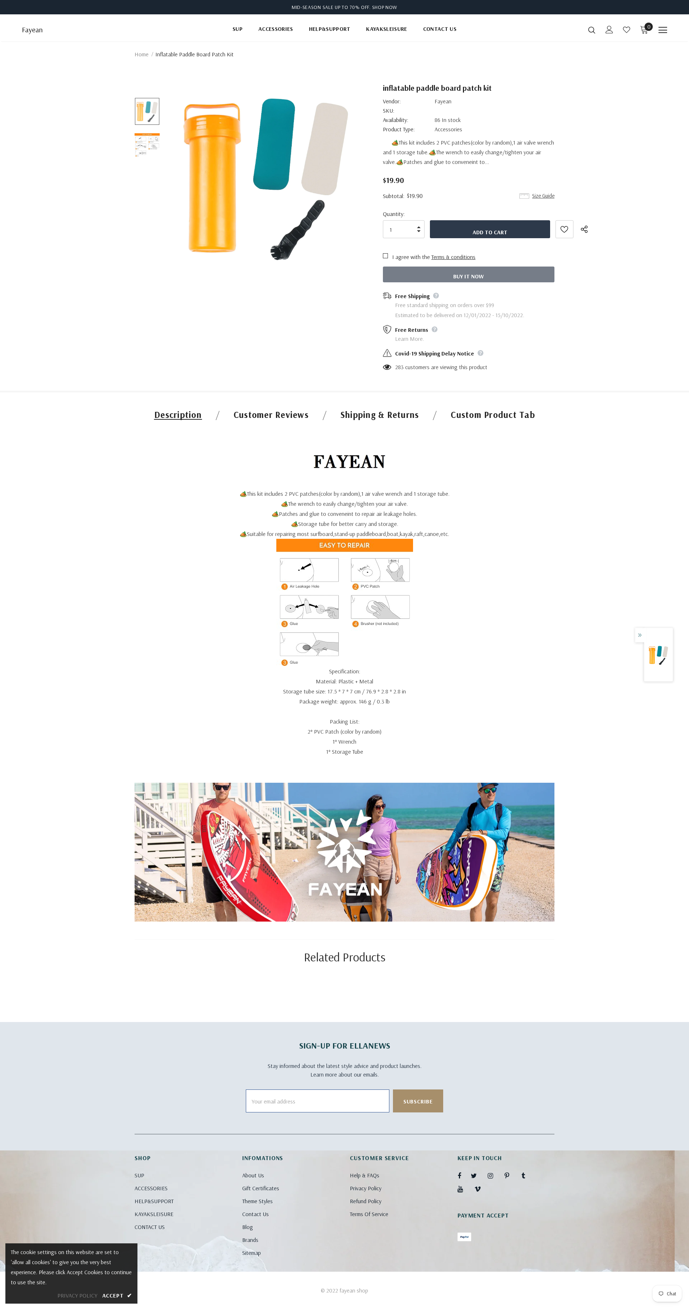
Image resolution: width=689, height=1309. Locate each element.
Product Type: (399, 129)
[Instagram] (494, 1175)
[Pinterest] (511, 1175)
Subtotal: (393, 195)
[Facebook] (464, 1175)
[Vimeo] (480, 1188)
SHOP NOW (385, 7)
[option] (267, 178)
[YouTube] (464, 1188)
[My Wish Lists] (626, 29)
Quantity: (394, 213)
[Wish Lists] (564, 229)
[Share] (588, 229)
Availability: (395, 119)
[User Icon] (609, 29)
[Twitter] (477, 1175)
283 (399, 367)
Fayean (32, 29)
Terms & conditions (453, 256)
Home (142, 54)
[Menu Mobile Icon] (662, 30)
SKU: (388, 110)
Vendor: (392, 101)
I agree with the (411, 256)
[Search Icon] (591, 29)
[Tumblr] (527, 1175)
